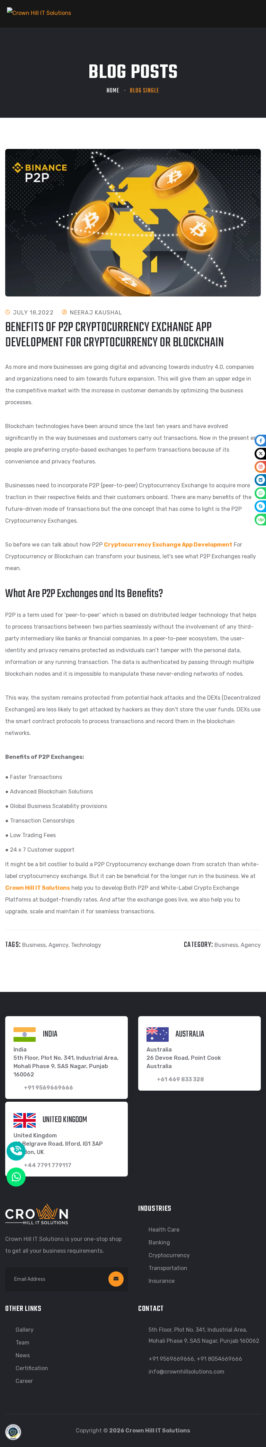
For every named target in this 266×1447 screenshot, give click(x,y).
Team (22, 1342)
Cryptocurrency (169, 1255)
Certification (32, 1368)
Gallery (25, 1329)
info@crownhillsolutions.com (186, 1371)
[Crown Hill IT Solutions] (39, 12)
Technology (86, 945)
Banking (159, 1242)
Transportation (168, 1268)
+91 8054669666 (219, 1359)
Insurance (162, 1281)
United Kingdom (65, 1119)
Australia (190, 1034)
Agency (58, 945)
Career (24, 1381)
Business (34, 945)
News (23, 1355)
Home (113, 91)
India (50, 1034)
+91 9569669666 (171, 1359)
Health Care (164, 1229)
